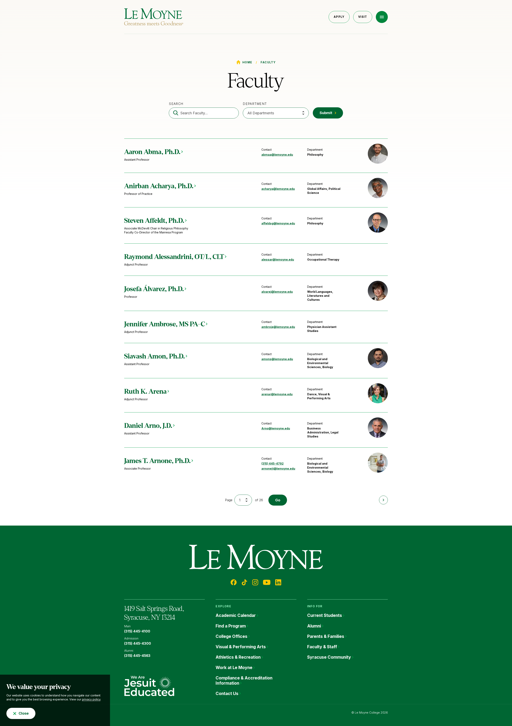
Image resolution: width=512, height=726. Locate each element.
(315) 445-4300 (137, 643)
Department (255, 104)
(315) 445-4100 (137, 631)
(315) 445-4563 (137, 656)
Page (228, 500)
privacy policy (91, 699)
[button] (382, 17)
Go (277, 500)
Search (176, 104)
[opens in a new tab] (149, 686)
